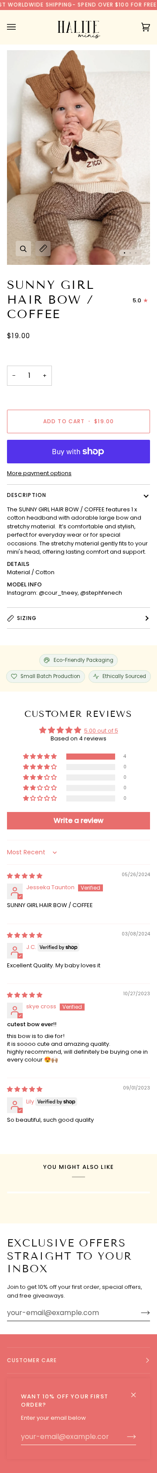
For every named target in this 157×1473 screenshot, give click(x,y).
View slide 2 (130, 252)
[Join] (124, 1437)
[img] (24, 876)
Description (26, 495)
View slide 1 (124, 252)
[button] (40, 757)
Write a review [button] (78, 820)
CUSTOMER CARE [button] (32, 1360)
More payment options (39, 473)
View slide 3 (136, 252)
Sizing (27, 618)
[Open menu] (20, 27)
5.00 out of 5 (101, 730)
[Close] (137, 1391)
